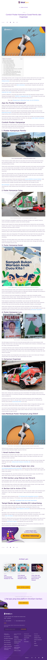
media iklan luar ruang (6, 92)
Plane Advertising (7, 644)
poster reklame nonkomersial (38, 118)
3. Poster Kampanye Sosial (10, 65)
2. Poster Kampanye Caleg (10, 64)
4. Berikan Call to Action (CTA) (11, 73)
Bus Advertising (7, 640)
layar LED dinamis (9, 515)
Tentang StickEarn (27, 635)
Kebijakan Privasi (37, 637)
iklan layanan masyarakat (36, 309)
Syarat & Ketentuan (38, 639)
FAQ (35, 641)
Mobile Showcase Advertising (7, 649)
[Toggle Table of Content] (21, 59)
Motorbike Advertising (8, 638)
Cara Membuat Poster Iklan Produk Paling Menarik (26, 500)
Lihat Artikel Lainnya (23, 587)
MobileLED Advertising (16, 637)
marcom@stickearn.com (20, 620)
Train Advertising (7, 642)
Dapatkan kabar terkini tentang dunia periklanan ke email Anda (14, 626)
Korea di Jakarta (12, 521)
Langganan (23, 629)
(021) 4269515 (8, 620)
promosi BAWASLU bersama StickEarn (33, 179)
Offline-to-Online (17, 650)
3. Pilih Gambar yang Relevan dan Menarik (13, 72)
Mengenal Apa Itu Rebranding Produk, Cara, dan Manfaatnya (26, 100)
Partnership (26, 641)
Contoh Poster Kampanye (8, 61)
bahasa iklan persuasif (6, 112)
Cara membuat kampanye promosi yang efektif (12, 468)
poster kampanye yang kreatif (23, 508)
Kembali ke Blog (24, 7)
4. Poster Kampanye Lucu (10, 66)
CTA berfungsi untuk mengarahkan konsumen (28, 496)
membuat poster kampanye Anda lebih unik (21, 461)
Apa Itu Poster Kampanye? (8, 60)
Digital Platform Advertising (17, 648)
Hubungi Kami (36, 635)
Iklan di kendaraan (6, 184)
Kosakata (36, 645)
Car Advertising (7, 636)
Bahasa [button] (26, 657)
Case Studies (26, 637)
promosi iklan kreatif (16, 401)
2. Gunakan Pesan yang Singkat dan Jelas (12, 71)
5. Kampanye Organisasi (9, 67)
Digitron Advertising (18, 639)
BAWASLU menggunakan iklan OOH (23, 96)
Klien (25, 639)
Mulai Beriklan (23, 602)
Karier (35, 643)
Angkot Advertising (8, 646)
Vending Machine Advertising (17, 642)
